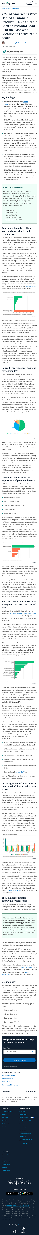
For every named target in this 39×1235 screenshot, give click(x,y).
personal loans (31, 286)
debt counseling (27, 967)
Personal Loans (7, 1082)
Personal (10, 1097)
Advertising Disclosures (10, 1066)
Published (9, 46)
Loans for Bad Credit (9, 1075)
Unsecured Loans (8, 1078)
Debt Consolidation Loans (11, 1085)
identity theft (19, 772)
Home (3, 1097)
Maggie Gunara (17, 43)
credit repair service (14, 890)
